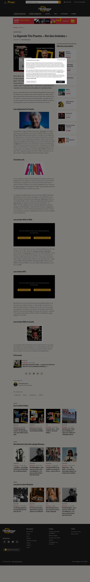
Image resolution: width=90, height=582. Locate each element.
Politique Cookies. (60, 72)
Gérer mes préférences (31, 81)
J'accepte (60, 81)
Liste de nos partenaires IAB (31, 78)
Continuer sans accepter (61, 59)
